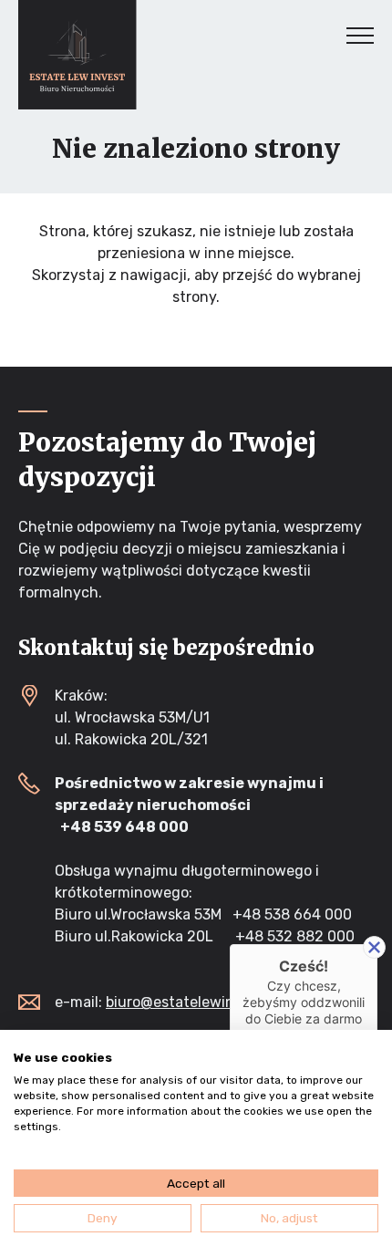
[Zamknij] (374, 947)
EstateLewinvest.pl (77, 54)
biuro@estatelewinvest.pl (193, 1002)
